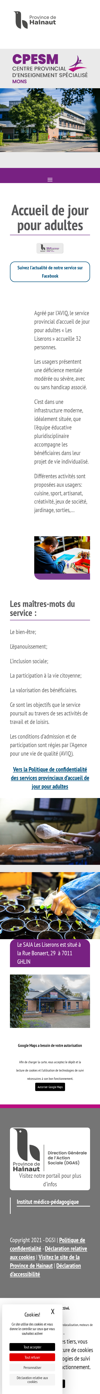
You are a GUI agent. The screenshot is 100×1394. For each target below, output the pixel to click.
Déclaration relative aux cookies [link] (32, 1379)
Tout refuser (32, 1357)
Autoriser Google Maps (50, 1087)
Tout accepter (32, 1347)
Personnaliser (32, 1367)
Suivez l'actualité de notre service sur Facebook (50, 271)
